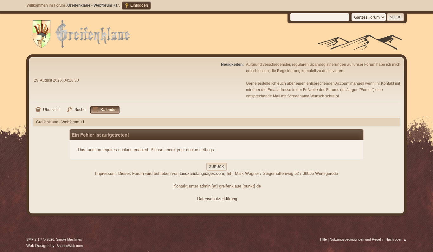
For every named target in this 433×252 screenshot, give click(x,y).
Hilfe (323, 239)
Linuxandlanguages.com (202, 173)
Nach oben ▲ (396, 239)
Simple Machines (69, 239)
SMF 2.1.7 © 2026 (40, 239)
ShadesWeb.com (69, 246)
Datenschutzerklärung (217, 198)
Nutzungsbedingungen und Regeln (356, 239)
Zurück (216, 167)
